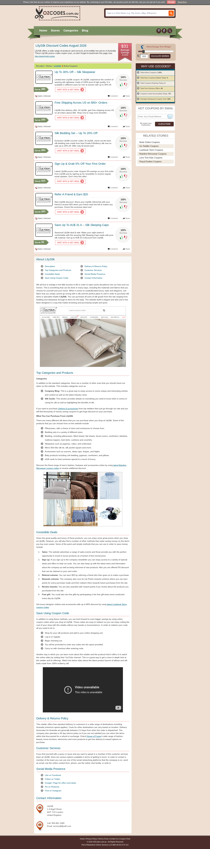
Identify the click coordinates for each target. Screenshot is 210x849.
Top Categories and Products (58, 270)
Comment (114, 96)
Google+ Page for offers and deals (60, 783)
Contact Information (93, 278)
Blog (85, 30)
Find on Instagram (53, 790)
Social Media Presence (95, 274)
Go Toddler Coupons (149, 146)
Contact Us (114, 839)
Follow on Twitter (52, 779)
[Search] (171, 13)
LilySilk (57, 66)
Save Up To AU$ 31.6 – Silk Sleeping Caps (82, 225)
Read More (182, 2)
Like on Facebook (53, 775)
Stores (55, 30)
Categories (70, 30)
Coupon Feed (124, 839)
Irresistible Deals (52, 274)
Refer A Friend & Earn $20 (71, 194)
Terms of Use (103, 839)
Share (127, 96)
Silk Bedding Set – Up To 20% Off (76, 133)
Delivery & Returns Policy (96, 266)
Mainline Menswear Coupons (153, 154)
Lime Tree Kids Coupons (150, 157)
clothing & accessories (68, 408)
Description (50, 266)
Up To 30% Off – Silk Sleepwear (75, 72)
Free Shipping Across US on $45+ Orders (81, 102)
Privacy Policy (91, 839)
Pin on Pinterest (52, 787)
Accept (171, 2)
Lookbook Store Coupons (151, 150)
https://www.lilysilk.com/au (45, 56)
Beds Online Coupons (149, 142)
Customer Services (93, 270)
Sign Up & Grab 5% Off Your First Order (80, 163)
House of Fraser (94, 736)
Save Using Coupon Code (56, 278)
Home (43, 30)
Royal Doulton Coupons (150, 161)
